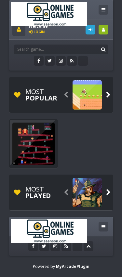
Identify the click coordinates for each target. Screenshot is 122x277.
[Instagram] (61, 61)
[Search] (103, 49)
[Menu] (103, 10)
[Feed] (72, 61)
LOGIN (90, 29)
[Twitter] (50, 61)
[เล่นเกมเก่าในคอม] (49, 13)
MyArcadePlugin (72, 266)
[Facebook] (39, 61)
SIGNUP (103, 29)
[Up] (88, 246)
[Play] (87, 95)
